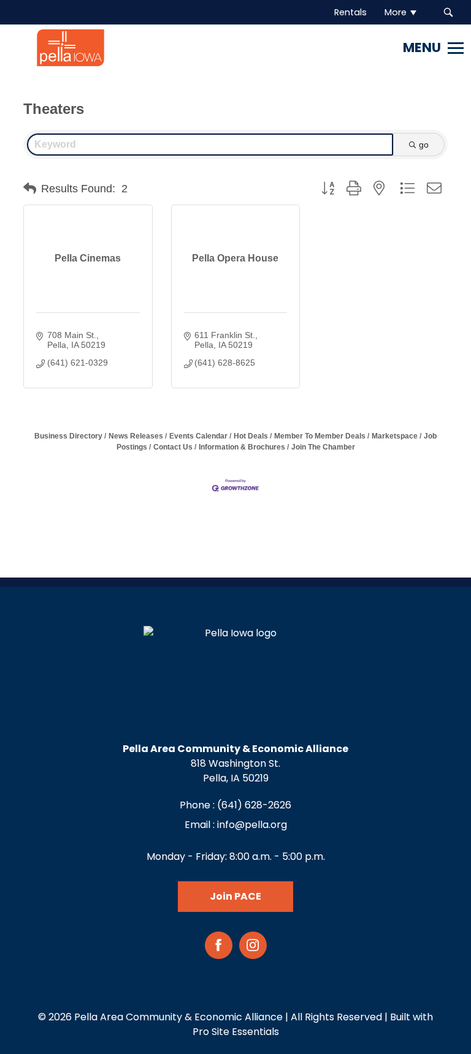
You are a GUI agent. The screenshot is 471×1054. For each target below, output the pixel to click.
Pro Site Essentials (236, 1032)
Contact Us (173, 447)
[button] (29, 188)
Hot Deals (251, 436)
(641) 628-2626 (254, 805)
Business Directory (68, 436)
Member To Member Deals (320, 436)
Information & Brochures (242, 447)
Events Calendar (198, 436)
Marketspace (395, 436)
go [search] (424, 144)
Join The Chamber (323, 447)
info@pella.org (252, 825)
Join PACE (235, 896)
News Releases (136, 436)
